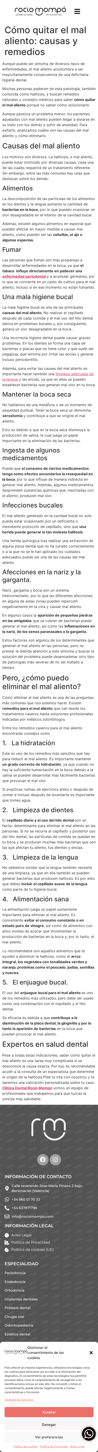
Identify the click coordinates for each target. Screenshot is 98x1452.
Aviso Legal (77, 1446)
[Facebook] (43, 1159)
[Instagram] (55, 1159)
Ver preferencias (49, 1437)
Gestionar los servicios (19, 1399)
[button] (91, 1352)
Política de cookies (25, 1446)
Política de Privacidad (54, 1446)
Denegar (49, 1424)
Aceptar (49, 1412)
